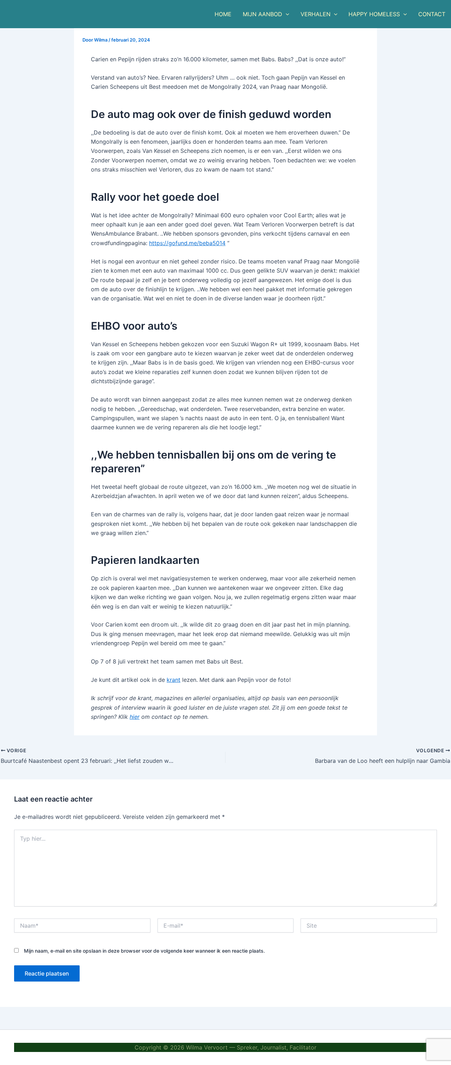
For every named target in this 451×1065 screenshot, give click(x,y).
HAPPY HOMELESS (374, 14)
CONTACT (431, 14)
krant (173, 679)
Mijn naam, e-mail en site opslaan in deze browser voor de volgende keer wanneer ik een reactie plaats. (144, 951)
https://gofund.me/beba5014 (187, 243)
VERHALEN (315, 14)
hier (135, 716)
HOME (223, 14)
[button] (285, 14)
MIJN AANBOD (262, 14)
